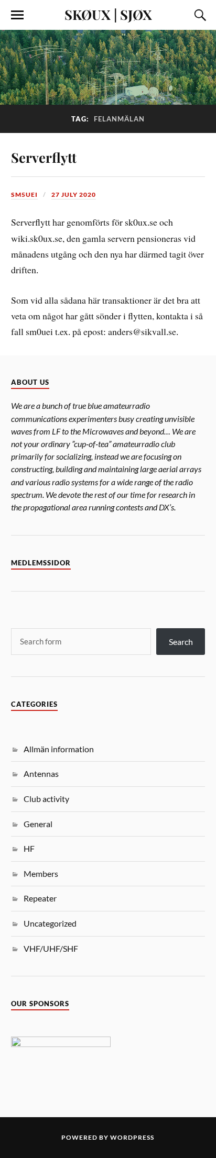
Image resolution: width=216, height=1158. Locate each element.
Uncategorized (50, 923)
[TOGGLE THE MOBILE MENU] (17, 15)
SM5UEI (24, 194)
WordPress (132, 1137)
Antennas (41, 773)
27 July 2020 (73, 194)
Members (41, 873)
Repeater (40, 898)
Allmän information (59, 749)
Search (181, 642)
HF (29, 848)
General (38, 824)
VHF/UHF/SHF (51, 948)
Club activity (46, 799)
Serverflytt (44, 157)
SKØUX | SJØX (108, 14)
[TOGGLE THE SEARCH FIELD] (198, 15)
